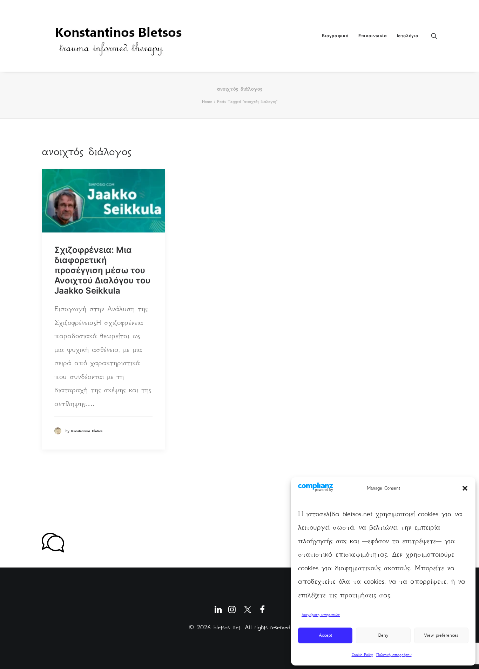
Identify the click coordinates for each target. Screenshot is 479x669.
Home (207, 101)
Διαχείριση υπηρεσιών (321, 614)
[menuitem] (335, 36)
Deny (383, 635)
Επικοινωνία (372, 35)
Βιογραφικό (335, 35)
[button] (464, 488)
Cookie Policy (362, 654)
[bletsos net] (121, 35)
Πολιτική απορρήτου (394, 654)
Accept (325, 635)
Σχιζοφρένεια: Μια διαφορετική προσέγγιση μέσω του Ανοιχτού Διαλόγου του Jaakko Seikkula (102, 270)
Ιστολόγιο (407, 35)
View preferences (441, 635)
